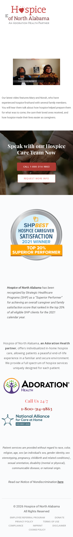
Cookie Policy (37, 529)
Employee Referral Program (27, 517)
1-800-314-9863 (36, 408)
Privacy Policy (24, 521)
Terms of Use (51, 521)
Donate (59, 517)
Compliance (16, 525)
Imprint (38, 525)
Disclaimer (59, 525)
